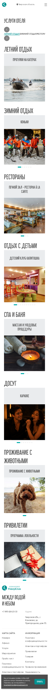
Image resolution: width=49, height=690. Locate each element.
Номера (6, 638)
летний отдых (12, 34)
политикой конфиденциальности (16, 685)
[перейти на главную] (4, 4)
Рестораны (43, 34)
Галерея (29, 657)
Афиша (5, 643)
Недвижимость (32, 672)
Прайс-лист (8, 659)
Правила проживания (35, 667)
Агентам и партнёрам (13, 672)
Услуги (5, 648)
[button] (19, 167)
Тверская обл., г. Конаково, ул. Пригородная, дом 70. (36, 620)
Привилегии (31, 651)
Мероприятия (8, 653)
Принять (40, 681)
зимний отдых (28, 34)
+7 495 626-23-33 (9, 612)
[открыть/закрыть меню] (45, 4)
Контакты (29, 662)
